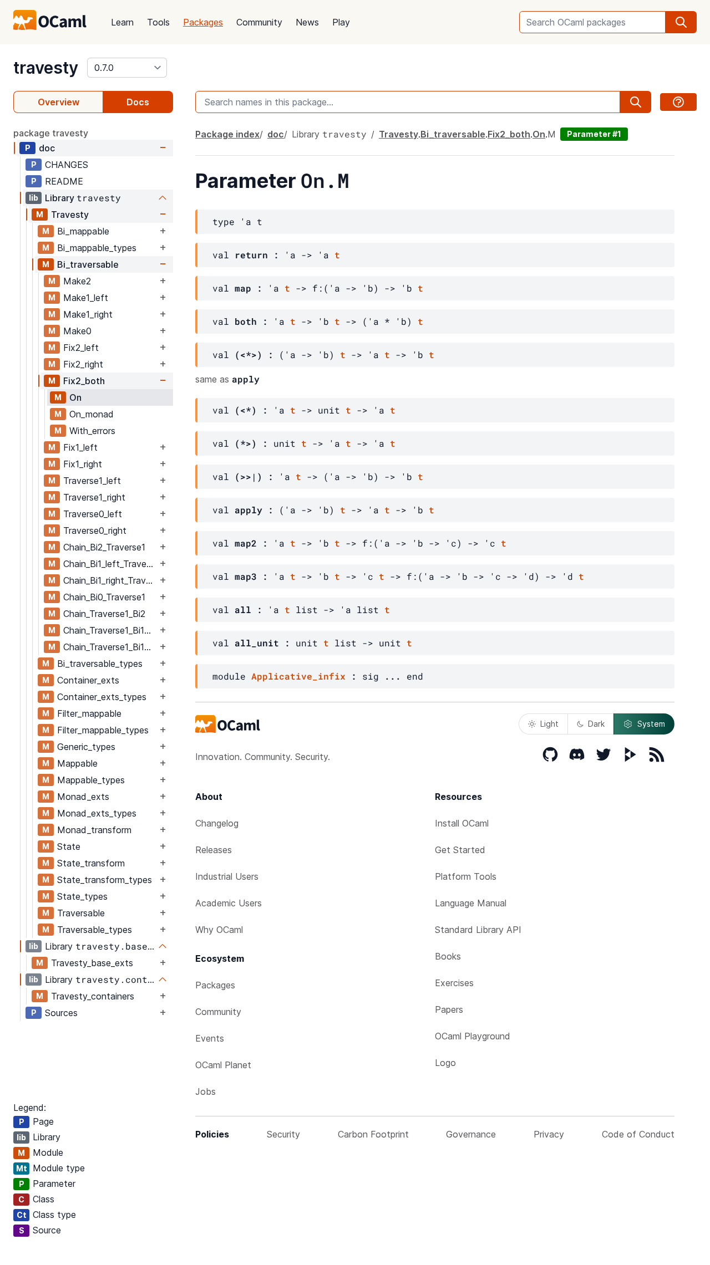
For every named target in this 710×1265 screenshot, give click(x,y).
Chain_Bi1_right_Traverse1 (110, 580)
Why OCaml (219, 929)
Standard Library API (478, 929)
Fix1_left (80, 447)
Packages (203, 22)
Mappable (77, 763)
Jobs (205, 1091)
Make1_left (85, 297)
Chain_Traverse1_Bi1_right (110, 646)
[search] (681, 22)
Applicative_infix (298, 676)
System (651, 723)
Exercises (454, 982)
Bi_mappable (83, 231)
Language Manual (470, 903)
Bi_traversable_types (100, 663)
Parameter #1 (594, 134)
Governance (471, 1134)
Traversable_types (94, 929)
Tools (158, 22)
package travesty (50, 133)
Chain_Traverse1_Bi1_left (110, 630)
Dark (596, 723)
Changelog (217, 823)
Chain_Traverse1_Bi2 (104, 613)
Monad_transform (94, 829)
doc (47, 148)
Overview (58, 102)
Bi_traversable (88, 264)
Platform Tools (465, 876)
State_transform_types (104, 879)
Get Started (460, 849)
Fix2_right (83, 364)
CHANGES (66, 164)
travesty (45, 68)
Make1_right (88, 314)
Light (549, 723)
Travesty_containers (92, 996)
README (64, 181)
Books (448, 956)
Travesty (70, 214)
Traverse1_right (94, 497)
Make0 (77, 330)
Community (259, 22)
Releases (213, 849)
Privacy (549, 1134)
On (75, 397)
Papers (449, 1009)
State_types (82, 896)
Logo (445, 1062)
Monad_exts (83, 796)
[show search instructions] (678, 102)
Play (341, 22)
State (68, 846)
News (307, 22)
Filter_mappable (89, 713)
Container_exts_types (101, 696)
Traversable (81, 913)
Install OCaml (462, 823)
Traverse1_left (92, 480)
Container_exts (88, 680)
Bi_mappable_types (96, 247)
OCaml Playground (472, 1036)
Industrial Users (226, 876)
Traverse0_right (94, 530)
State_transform (91, 863)
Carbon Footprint (373, 1134)
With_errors (92, 430)
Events (209, 1038)
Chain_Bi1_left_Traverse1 (110, 563)
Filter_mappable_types (103, 730)
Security (283, 1134)
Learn (122, 22)
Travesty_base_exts (92, 962)
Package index (227, 134)
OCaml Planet (223, 1064)
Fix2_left (81, 347)
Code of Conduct (638, 1134)
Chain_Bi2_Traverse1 (104, 547)
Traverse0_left (92, 513)
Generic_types (86, 746)
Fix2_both (84, 380)
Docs (137, 102)
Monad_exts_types (96, 813)
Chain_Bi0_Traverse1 (104, 597)
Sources (61, 1012)
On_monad (91, 414)
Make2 (77, 281)
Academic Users (228, 903)
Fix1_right (82, 464)
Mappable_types (91, 779)
